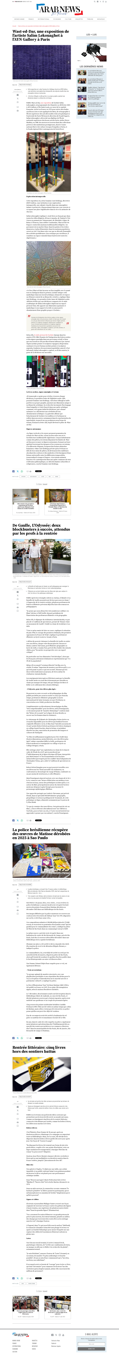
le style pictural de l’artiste (43, 335)
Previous (14, 62)
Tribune (90, 19)
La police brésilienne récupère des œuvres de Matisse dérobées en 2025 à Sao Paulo (41, 833)
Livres (22, 1283)
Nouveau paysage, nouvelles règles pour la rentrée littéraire (26, 1312)
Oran (50, 476)
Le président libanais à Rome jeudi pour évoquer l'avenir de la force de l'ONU (96, 81)
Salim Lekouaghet (33, 476)
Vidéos (34, 1349)
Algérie (42, 476)
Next (69, 62)
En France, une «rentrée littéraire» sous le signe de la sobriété (57, 1312)
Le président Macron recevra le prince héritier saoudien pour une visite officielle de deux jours (96, 73)
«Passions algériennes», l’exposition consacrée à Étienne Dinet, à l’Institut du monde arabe (58, 506)
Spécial (67, 489)
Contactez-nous (55, 1341)
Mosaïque (101, 19)
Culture (68, 19)
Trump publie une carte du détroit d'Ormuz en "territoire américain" (96, 104)
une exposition (46, 103)
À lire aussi (41, 484)
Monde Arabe (19, 19)
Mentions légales (56, 1346)
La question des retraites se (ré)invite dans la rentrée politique (96, 97)
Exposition (23, 476)
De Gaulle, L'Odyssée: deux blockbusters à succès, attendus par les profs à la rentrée (41, 529)
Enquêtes (79, 19)
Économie (57, 19)
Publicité (53, 1343)
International (43, 19)
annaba (56, 476)
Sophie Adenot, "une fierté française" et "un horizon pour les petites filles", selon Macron (96, 90)
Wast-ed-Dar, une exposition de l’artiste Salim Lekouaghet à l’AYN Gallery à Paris (39, 26)
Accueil (14, 26)
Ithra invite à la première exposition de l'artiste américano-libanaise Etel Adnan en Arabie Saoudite (25, 506)
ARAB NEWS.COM (19, 1)
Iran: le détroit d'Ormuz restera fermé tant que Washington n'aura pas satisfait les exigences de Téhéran (96, 113)
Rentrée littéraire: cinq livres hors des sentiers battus (39, 1049)
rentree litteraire (31, 1283)
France (31, 19)
